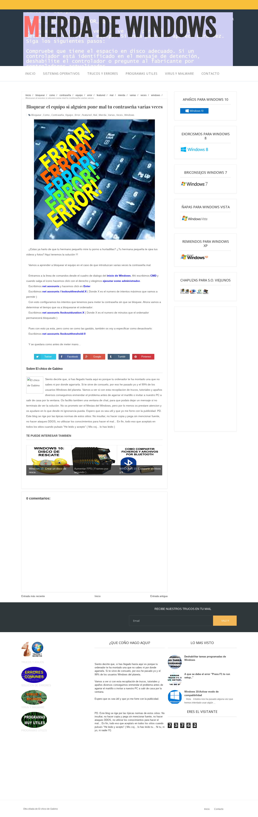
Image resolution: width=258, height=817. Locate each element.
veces (119, 115)
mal (95, 115)
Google (97, 356)
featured (87, 115)
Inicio (97, 596)
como (46, 115)
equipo (69, 115)
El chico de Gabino (48, 809)
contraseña (57, 115)
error (77, 115)
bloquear (36, 115)
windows (129, 115)
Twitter (48, 356)
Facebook (72, 356)
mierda (102, 115)
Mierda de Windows (119, 27)
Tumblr (121, 356)
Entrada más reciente (33, 596)
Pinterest (146, 356)
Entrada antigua (159, 596)
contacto (210, 73)
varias (111, 115)
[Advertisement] (205, 369)
